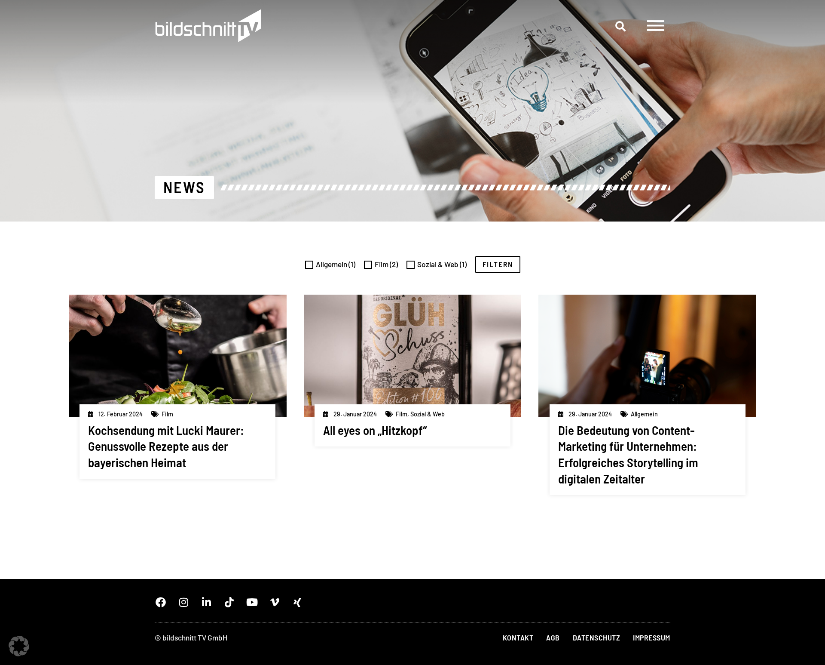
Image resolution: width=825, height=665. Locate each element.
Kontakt (518, 637)
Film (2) (386, 264)
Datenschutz (596, 637)
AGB (553, 637)
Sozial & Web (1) (442, 264)
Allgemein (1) (335, 264)
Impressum (651, 637)
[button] (620, 26)
